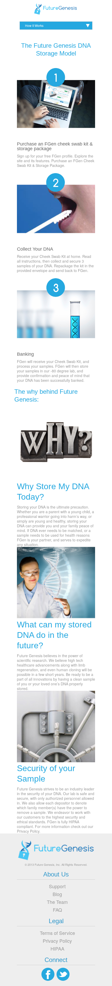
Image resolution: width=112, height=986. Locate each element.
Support (57, 886)
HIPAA (57, 948)
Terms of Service (57, 932)
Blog (57, 894)
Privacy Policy (57, 940)
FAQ (57, 909)
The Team (57, 901)
